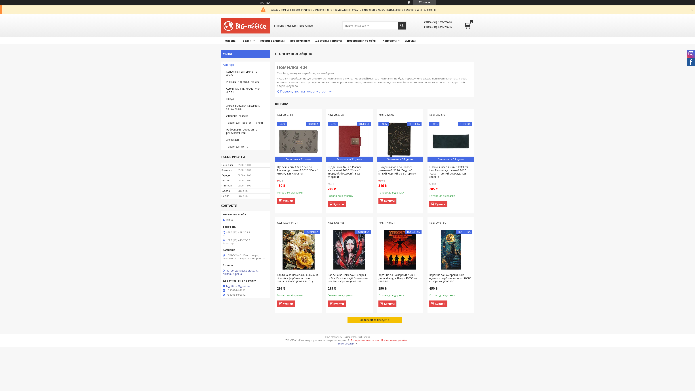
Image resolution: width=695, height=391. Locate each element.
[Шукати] (402, 26)
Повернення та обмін (362, 40)
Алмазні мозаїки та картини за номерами (243, 107)
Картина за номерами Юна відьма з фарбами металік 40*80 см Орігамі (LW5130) (450, 278)
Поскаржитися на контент (365, 340)
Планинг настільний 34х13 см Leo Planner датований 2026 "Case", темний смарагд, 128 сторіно (448, 171)
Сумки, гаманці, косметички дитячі (243, 90)
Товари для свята (237, 146)
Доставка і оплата (328, 40)
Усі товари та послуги (373, 319)
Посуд (230, 98)
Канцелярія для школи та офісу (241, 73)
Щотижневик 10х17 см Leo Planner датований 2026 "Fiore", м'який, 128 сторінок (297, 170)
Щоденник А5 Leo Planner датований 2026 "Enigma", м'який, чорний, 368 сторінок (397, 170)
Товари (246, 40)
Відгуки (410, 40)
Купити (288, 201)
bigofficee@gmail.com (239, 286)
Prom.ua (365, 337)
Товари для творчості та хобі (244, 122)
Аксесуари (232, 139)
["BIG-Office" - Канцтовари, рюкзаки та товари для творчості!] (245, 25)
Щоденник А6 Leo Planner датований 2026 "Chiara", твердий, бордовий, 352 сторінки (344, 171)
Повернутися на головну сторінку (306, 91)
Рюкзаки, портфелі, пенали (243, 81)
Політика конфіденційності (395, 340)
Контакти (390, 40)
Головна (229, 40)
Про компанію (300, 40)
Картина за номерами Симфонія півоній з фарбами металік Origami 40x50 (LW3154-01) (297, 278)
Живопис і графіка (237, 115)
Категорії (228, 64)
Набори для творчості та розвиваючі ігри (241, 131)
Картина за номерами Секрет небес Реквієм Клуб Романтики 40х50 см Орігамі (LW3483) (348, 278)
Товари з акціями (272, 40)
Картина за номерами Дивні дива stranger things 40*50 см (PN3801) (397, 278)
